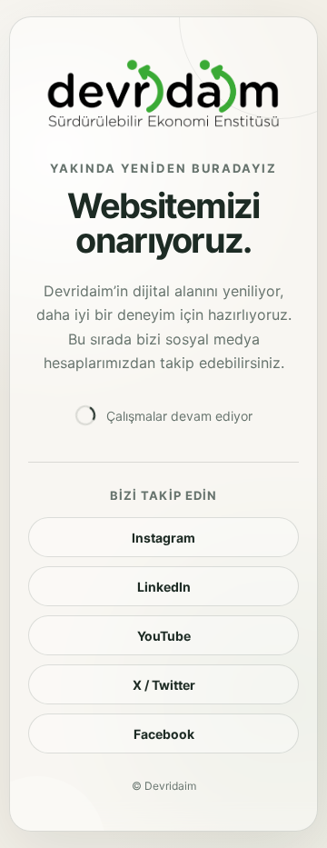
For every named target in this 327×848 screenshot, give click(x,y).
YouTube (164, 635)
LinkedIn (164, 586)
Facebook (164, 734)
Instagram (163, 537)
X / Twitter (164, 685)
